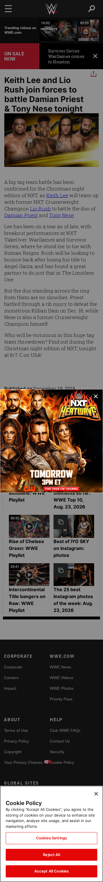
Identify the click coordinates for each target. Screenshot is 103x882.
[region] (51, 834)
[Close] (96, 793)
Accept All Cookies (51, 871)
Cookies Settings (51, 838)
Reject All (51, 854)
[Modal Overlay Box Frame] (51, 441)
